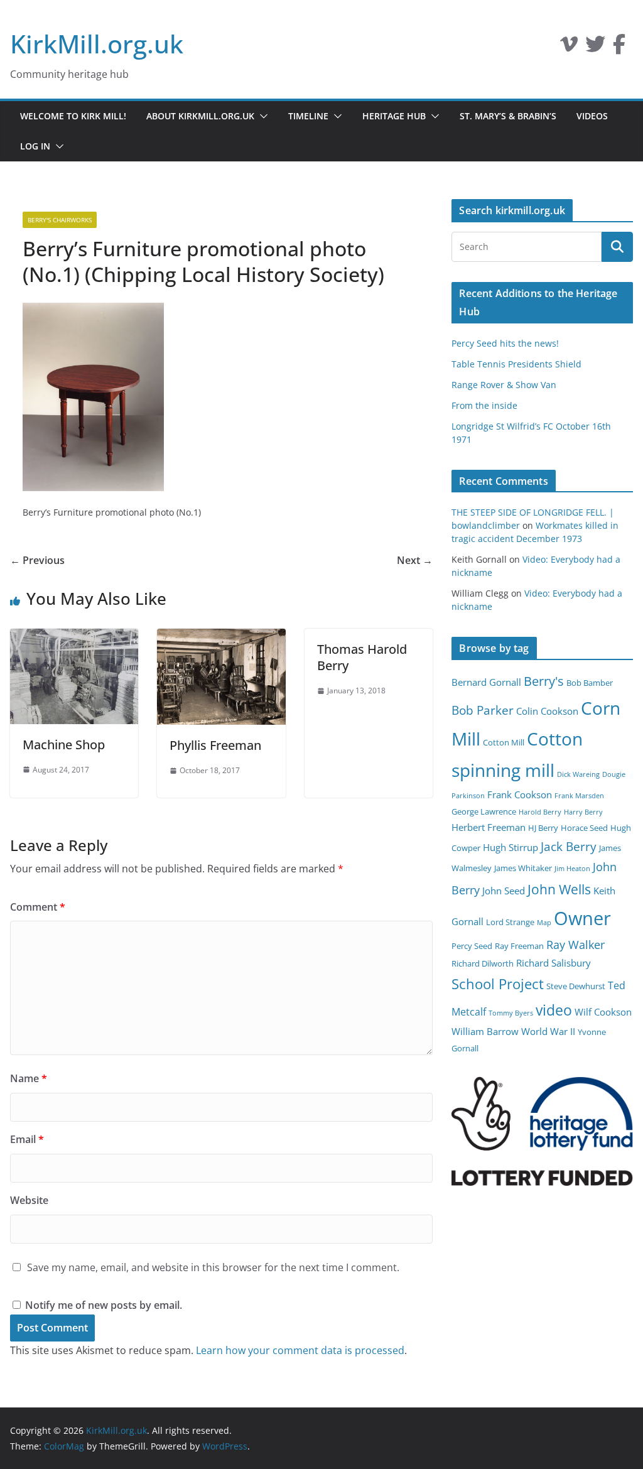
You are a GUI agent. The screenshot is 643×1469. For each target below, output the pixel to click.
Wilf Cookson (603, 1012)
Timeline (308, 116)
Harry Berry (583, 812)
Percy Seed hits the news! (505, 343)
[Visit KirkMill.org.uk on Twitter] (595, 48)
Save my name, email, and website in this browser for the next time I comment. (213, 1267)
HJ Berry (543, 827)
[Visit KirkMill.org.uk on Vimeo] (569, 48)
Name (28, 1078)
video (554, 1010)
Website (29, 1200)
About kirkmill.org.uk (200, 116)
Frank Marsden (579, 795)
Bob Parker (482, 710)
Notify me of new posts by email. (103, 1305)
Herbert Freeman (488, 827)
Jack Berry (569, 846)
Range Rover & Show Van (503, 385)
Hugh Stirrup (510, 847)
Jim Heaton (572, 868)
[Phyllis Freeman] (221, 637)
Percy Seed (471, 945)
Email (27, 1139)
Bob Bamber (589, 682)
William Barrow (485, 1031)
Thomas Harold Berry (362, 657)
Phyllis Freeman (215, 745)
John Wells (559, 889)
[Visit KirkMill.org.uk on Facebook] (619, 48)
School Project (497, 984)
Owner (582, 918)
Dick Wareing (578, 774)
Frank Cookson (519, 794)
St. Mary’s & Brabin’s (508, 116)
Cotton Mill (503, 742)
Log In (35, 146)
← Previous (37, 560)
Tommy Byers (511, 1013)
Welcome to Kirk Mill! (73, 116)
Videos (592, 116)
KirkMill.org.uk (96, 43)
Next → (415, 560)
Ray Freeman (519, 945)
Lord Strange (510, 922)
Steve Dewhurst (575, 986)
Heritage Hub (394, 116)
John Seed (503, 890)
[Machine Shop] (74, 637)
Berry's (544, 681)
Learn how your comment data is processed (300, 1350)
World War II (548, 1031)
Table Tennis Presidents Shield (516, 364)
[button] (261, 116)
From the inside (484, 405)
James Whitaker (523, 868)
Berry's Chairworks (60, 219)
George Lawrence (483, 811)
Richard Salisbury (553, 963)
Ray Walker (575, 944)
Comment (37, 907)
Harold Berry (540, 812)
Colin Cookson (547, 711)
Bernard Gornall (486, 682)
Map (544, 922)
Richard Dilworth (482, 963)
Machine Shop (64, 744)
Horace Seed (584, 827)
